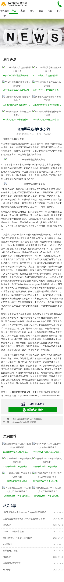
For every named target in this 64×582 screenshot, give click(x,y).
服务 (41, 10)
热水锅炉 (7, 570)
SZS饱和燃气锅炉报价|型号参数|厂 (17, 105)
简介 (50, 10)
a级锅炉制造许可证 (12, 563)
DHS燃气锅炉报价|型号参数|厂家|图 (47, 105)
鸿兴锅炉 (7, 525)
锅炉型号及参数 (10, 551)
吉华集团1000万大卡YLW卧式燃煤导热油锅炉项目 (17, 496)
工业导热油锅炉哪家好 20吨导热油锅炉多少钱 (24, 519)
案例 (23, 10)
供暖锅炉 (7, 557)
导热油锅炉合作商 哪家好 (24, 422)
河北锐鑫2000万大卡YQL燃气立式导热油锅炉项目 (47, 496)
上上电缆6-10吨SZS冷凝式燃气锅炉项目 (17, 481)
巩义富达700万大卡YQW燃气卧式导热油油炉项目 (47, 481)
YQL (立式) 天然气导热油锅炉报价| (47, 90)
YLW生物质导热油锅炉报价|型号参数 (17, 90)
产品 (13, 10)
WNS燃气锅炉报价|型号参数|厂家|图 (47, 119)
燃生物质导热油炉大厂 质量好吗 (27, 419)
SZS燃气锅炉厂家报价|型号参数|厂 (17, 119)
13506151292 (35, 404)
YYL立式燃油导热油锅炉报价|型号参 (47, 75)
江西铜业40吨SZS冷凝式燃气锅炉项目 (17, 466)
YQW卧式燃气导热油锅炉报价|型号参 (17, 75)
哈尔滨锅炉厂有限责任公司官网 (17, 538)
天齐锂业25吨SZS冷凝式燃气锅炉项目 (47, 466)
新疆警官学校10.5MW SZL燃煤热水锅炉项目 (17, 452)
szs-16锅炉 (7, 544)
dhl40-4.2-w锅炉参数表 (13, 531)
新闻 (32, 10)
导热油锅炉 (4, 13)
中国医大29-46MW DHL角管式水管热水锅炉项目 (47, 452)
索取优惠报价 (35, 409)
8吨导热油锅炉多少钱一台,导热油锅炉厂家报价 (24, 512)
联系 (59, 10)
